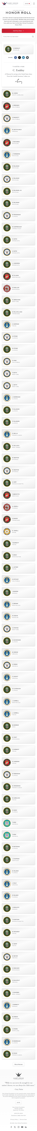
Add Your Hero (17, 31)
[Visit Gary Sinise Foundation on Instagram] (18, 1127)
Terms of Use (23, 1119)
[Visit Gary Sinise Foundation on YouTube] (22, 1127)
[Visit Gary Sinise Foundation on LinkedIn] (26, 1127)
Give (26, 3)
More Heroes (19, 1064)
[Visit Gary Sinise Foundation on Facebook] (11, 1127)
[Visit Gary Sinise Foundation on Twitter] (15, 1127)
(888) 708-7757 (21, 1115)
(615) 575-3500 (18, 1113)
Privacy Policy (14, 1119)
